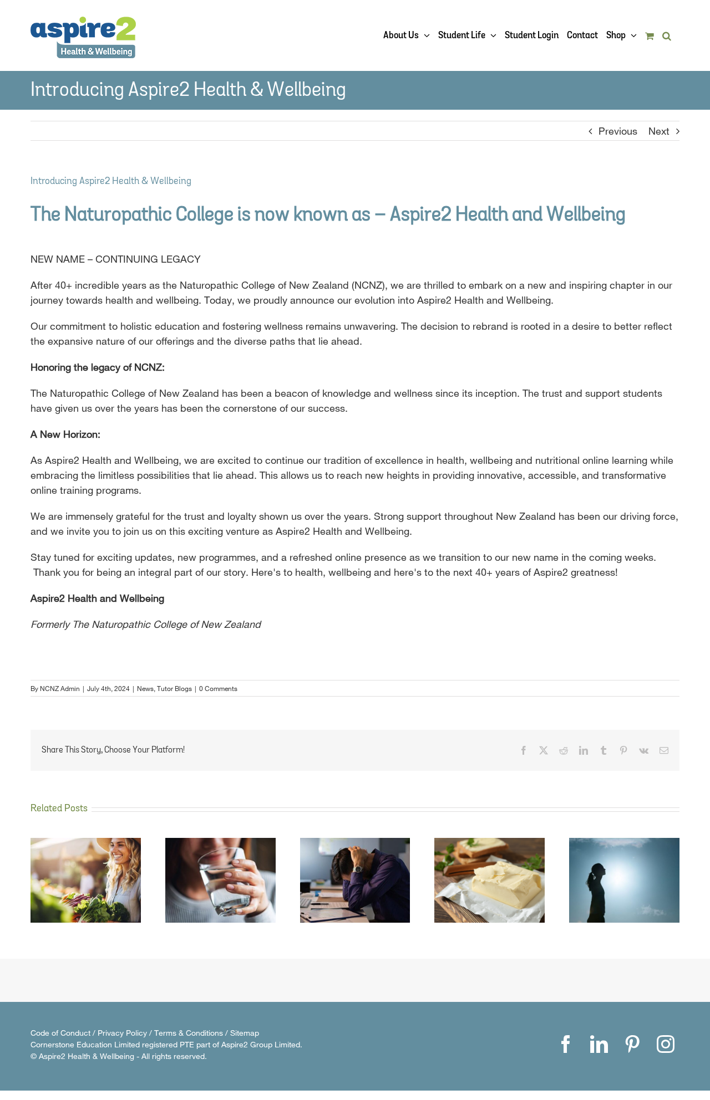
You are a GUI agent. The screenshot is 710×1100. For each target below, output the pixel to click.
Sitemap (244, 1032)
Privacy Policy (122, 1032)
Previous (618, 131)
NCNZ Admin (60, 688)
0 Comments (218, 688)
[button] (666, 35)
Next (659, 131)
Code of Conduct (60, 1032)
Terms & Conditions (188, 1032)
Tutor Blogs (174, 688)
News (145, 688)
